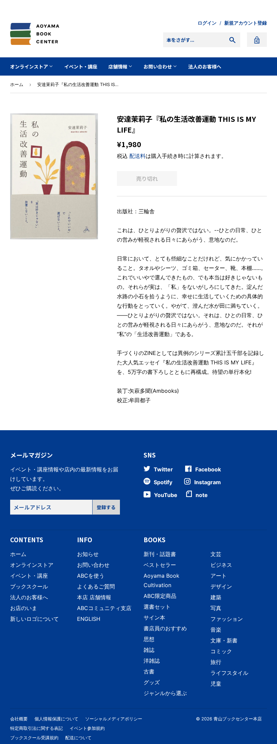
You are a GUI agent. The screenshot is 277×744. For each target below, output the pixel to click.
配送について (78, 737)
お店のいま (23, 608)
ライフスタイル (229, 672)
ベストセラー (160, 564)
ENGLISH (88, 618)
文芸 (215, 554)
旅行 (215, 662)
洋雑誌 (152, 660)
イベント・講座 (80, 66)
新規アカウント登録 (245, 23)
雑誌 (149, 649)
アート (218, 575)
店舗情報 (118, 66)
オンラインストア (29, 66)
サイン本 (154, 617)
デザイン (221, 586)
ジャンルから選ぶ (165, 693)
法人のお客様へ (204, 66)
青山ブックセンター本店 (237, 718)
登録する (106, 507)
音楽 (215, 629)
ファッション (226, 618)
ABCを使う (90, 575)
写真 (215, 608)
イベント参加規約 (87, 728)
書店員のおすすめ (165, 628)
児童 (215, 683)
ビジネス (221, 564)
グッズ (152, 682)
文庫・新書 (223, 640)
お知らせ (88, 554)
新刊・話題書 (160, 554)
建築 (215, 597)
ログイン (207, 23)
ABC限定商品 (160, 596)
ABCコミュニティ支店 (104, 608)
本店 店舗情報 (94, 597)
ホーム (16, 84)
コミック (221, 651)
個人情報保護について (56, 718)
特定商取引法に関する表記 (36, 728)
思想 (149, 639)
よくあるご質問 (96, 586)
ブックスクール (29, 586)
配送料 (137, 156)
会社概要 (19, 718)
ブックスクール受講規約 (34, 737)
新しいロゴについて (34, 618)
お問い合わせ (158, 66)
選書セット (157, 606)
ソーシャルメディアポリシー (113, 718)
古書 (149, 671)
